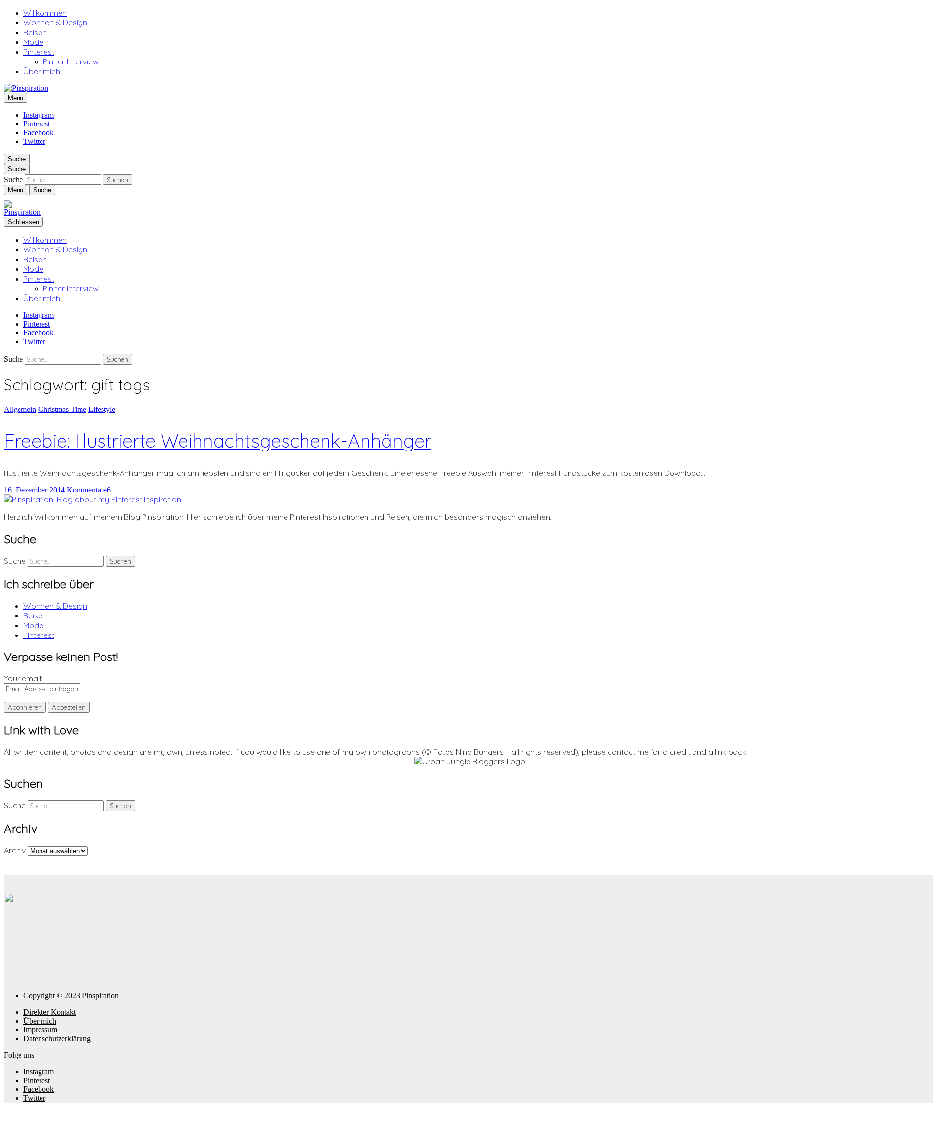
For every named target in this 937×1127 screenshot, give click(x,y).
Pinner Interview (71, 61)
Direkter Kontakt (49, 1012)
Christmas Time (62, 409)
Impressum (40, 1029)
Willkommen (45, 13)
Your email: (23, 678)
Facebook (38, 132)
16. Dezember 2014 (34, 490)
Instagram (38, 115)
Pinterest (38, 52)
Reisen (35, 32)
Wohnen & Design (55, 22)
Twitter (34, 141)
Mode (33, 42)
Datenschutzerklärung (57, 1038)
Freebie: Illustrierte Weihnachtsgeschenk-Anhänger (217, 440)
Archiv (15, 850)
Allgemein (20, 409)
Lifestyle (101, 409)
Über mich (41, 71)
